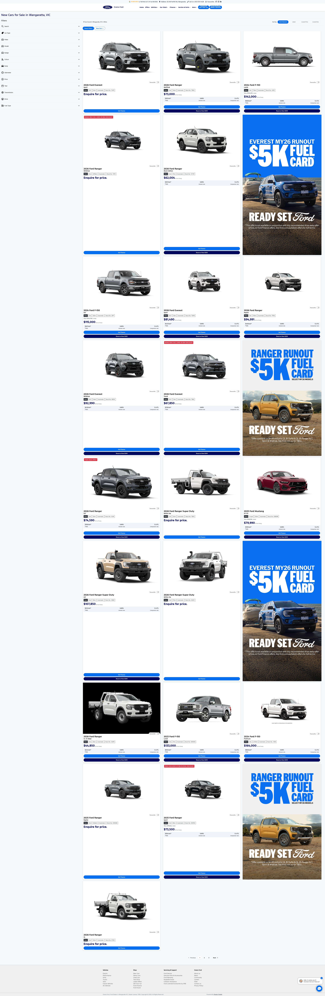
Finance (172, 7)
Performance (107, 975)
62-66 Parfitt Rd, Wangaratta (176, 2)
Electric (105, 973)
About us (197, 973)
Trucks (105, 979)
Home (142, 7)
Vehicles (154, 7)
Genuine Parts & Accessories (173, 975)
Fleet (195, 982)
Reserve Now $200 (202, 111)
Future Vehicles (108, 984)
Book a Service (216, 7)
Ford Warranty (168, 977)
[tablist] (299, 22)
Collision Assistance (170, 982)
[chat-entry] (319, 988)
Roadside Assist (169, 979)
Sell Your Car (203, 7)
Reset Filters (88, 28)
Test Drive (136, 979)
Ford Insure (137, 988)
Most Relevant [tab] (283, 22)
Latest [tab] (293, 22)
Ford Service (168, 973)
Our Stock (163, 7)
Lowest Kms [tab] (315, 22)
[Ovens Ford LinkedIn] (221, 1)
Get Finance (121, 111)
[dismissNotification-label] (322, 978)
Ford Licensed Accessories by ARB (175, 984)
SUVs (104, 977)
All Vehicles (106, 986)
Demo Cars (136, 975)
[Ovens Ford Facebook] (216, 1)
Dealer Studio (218, 994)
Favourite (152, 82)
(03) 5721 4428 (199, 2)
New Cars (136, 973)
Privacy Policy (198, 986)
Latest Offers (137, 982)
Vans (104, 982)
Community (198, 977)
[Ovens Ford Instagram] (219, 1)
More (194, 7)
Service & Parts (183, 7)
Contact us (197, 984)
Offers (147, 7)
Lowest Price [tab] (304, 22)
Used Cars (136, 977)
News (196, 975)
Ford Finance (137, 986)
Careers (196, 979)
